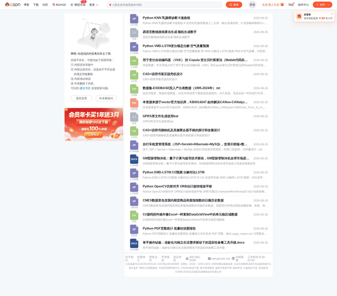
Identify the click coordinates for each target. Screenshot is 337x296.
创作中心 (303, 4)
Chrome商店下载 (190, 268)
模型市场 (79, 4)
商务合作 (153, 258)
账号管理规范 (207, 268)
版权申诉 (237, 268)
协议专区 (177, 258)
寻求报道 (165, 258)
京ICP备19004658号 (168, 264)
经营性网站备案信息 (222, 264)
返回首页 (81, 98)
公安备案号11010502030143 (141, 264)
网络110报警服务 (148, 268)
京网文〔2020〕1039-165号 (195, 264)
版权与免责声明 (223, 268)
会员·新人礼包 (271, 4)
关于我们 (129, 258)
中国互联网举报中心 (169, 268)
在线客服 (240, 258)
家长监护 (133, 268)
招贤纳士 (141, 258)
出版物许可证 (250, 268)
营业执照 (263, 268)
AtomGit (61, 4)
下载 (36, 4)
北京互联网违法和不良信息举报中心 (252, 264)
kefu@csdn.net (221, 258)
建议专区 (85, 88)
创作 (322, 4)
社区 (45, 4)
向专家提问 (106, 98)
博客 (26, 4)
